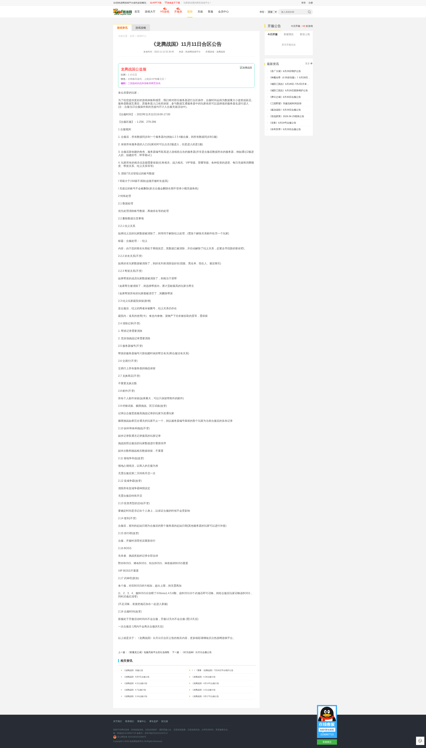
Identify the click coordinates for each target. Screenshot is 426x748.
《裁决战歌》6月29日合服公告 (285, 109)
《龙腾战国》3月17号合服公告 (205, 696)
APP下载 (157, 2)
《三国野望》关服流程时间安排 (285, 103)
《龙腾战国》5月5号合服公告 (136, 677)
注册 (311, 2)
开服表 (178, 11)
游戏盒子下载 (173, 2)
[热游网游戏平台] (122, 12)
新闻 (190, 11)
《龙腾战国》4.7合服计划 (134, 690)
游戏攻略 (140, 27)
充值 (200, 11)
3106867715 (327, 734)
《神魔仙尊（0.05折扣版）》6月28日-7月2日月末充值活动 (299, 77)
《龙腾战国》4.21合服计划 (135, 683)
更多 (307, 63)
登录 (303, 2)
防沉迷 (164, 721)
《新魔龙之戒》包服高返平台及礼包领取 (148, 652)
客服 (210, 11)
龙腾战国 (220, 51)
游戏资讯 (122, 27)
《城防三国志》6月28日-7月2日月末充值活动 (292, 84)
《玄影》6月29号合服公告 (282, 122)
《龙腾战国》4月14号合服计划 (205, 683)
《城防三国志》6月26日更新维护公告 (288, 90)
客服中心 (141, 721)
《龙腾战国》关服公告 (133, 670)
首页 (137, 11)
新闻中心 (141, 36)
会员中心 (223, 11)
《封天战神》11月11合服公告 (196, 652)
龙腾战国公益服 (133, 69)
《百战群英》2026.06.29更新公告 (286, 116)
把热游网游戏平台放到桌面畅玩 (131, 2)
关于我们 (117, 721)
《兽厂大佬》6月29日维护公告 (285, 71)
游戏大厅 (150, 11)
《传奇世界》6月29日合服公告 (285, 129)
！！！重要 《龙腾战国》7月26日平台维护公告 (212, 670)
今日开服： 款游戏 (302, 26)
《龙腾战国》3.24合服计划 (135, 696)
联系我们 (129, 721)
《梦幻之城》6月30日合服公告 (285, 97)
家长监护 (153, 721)
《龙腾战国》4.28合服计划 (203, 677)
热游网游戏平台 (137, 741)
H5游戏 (164, 11)
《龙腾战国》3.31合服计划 (203, 690)
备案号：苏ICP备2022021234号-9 (152, 733)
